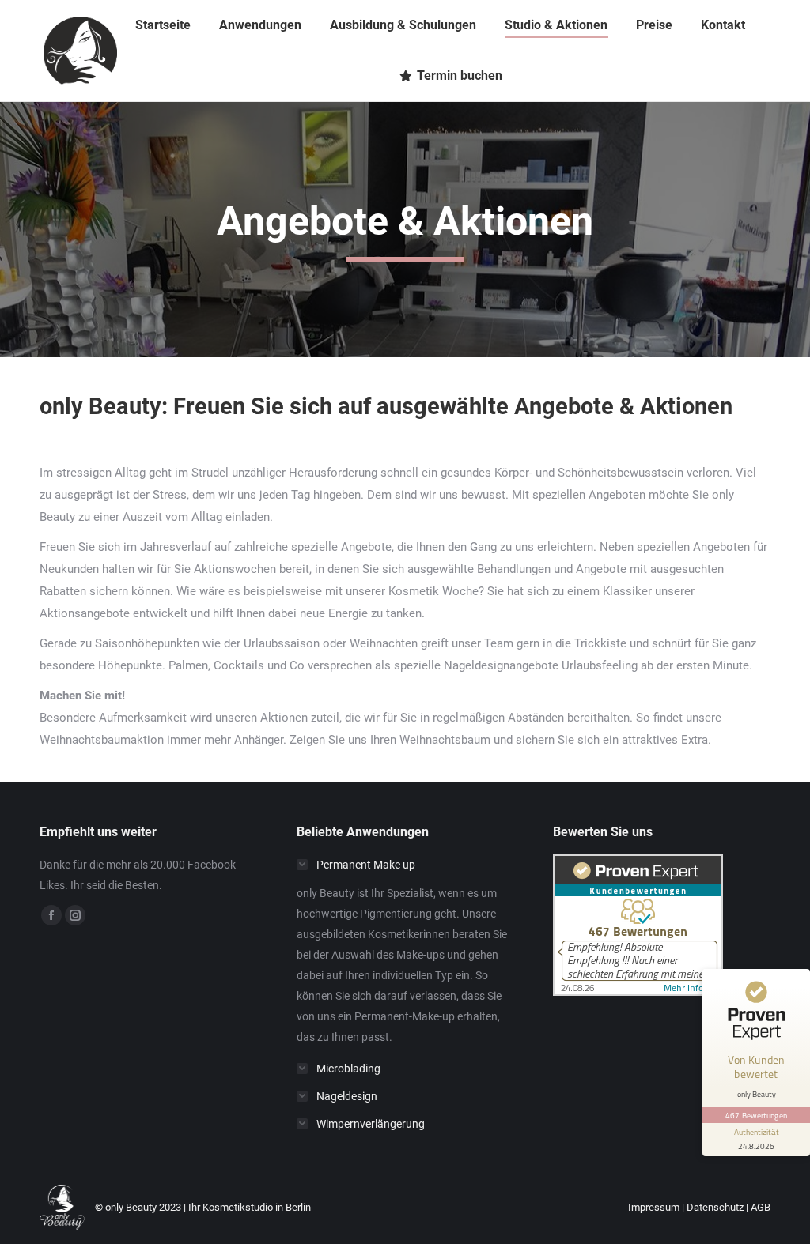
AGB (760, 1207)
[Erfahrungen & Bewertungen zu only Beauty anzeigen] (638, 992)
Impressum (653, 1207)
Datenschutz (715, 1207)
